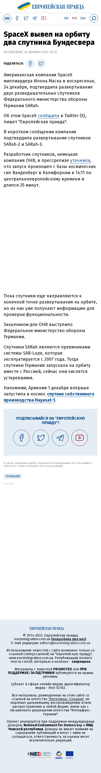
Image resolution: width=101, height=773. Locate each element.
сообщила (48, 115)
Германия (13, 476)
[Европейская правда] (50, 5)
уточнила (80, 160)
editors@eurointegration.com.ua (65, 643)
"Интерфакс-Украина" (66, 699)
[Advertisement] (50, 240)
